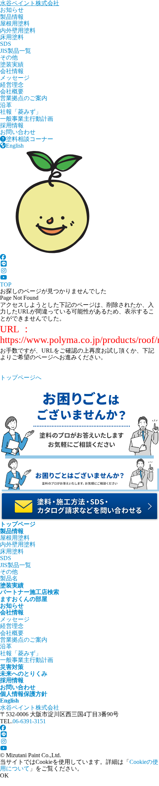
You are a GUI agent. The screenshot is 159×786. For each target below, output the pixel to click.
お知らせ (12, 10)
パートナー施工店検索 (29, 592)
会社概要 (12, 91)
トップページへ (20, 377)
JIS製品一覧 (15, 51)
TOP (5, 284)
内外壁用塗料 (17, 30)
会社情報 (12, 71)
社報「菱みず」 (20, 112)
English (15, 146)
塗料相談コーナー (29, 139)
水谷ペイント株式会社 (29, 3)
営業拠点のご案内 (23, 98)
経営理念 (12, 85)
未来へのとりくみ (23, 673)
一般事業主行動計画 (26, 119)
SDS (5, 44)
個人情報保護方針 (23, 694)
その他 (9, 57)
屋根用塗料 (15, 23)
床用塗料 (12, 37)
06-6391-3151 (29, 721)
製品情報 (12, 17)
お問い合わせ (17, 132)
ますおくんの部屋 (23, 599)
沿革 (6, 105)
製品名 (9, 578)
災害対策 (12, 667)
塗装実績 (12, 64)
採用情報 (12, 125)
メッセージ (15, 78)
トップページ (17, 524)
